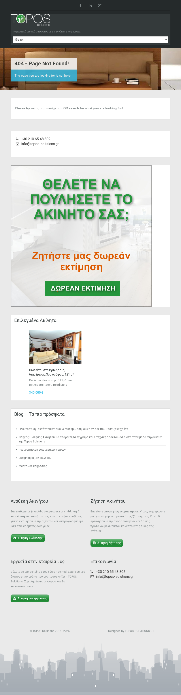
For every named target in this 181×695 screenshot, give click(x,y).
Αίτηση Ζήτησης (109, 543)
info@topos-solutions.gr (40, 144)
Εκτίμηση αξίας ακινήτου (35, 457)
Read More (60, 384)
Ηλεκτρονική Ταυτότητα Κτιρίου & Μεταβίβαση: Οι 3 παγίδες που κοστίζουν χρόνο (73, 429)
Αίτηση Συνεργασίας (32, 598)
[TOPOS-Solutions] (30, 21)
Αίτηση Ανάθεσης (30, 538)
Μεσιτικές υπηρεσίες (33, 466)
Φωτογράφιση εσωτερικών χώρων (42, 449)
